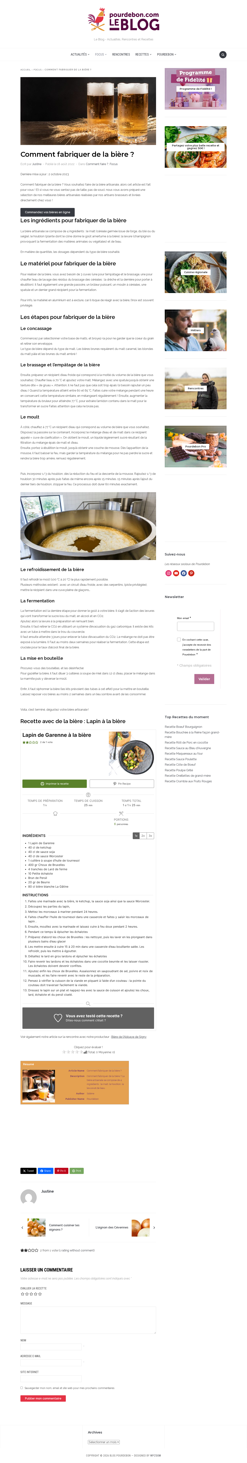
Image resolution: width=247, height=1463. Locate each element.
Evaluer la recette (33, 1288)
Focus (99, 54)
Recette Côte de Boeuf (180, 764)
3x (150, 835)
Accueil (25, 69)
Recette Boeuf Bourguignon (183, 727)
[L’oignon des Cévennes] (140, 1227)
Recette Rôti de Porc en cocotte (186, 742)
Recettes (142, 54)
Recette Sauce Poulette (181, 759)
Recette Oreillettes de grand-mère (188, 775)
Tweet (30, 1170)
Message (26, 1303)
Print (78, 1170)
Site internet (29, 1372)
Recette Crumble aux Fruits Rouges (188, 781)
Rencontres (121, 54)
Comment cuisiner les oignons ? (64, 1227)
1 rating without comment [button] (76, 1250)
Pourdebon (165, 54)
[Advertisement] (88, 1136)
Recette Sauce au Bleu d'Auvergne (188, 748)
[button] (24, 742)
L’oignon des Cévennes (112, 1227)
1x (136, 835)
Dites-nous (73, 1020)
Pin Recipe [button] (124, 783)
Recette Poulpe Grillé (179, 770)
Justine (36, 164)
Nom (23, 1340)
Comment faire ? (97, 164)
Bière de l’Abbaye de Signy (128, 1037)
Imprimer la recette (57, 783)
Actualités (79, 54)
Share (47, 1170)
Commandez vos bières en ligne (47, 212)
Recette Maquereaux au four (184, 753)
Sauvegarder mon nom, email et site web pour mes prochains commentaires (69, 1388)
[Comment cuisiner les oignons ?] (36, 1227)
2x (143, 835)
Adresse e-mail (30, 1356)
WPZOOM (155, 1455)
